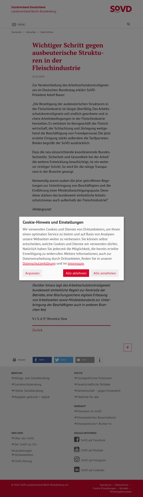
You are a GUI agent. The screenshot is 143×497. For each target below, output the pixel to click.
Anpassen (32, 273)
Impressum (76, 263)
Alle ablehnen (76, 273)
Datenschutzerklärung (39, 263)
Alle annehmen (104, 273)
